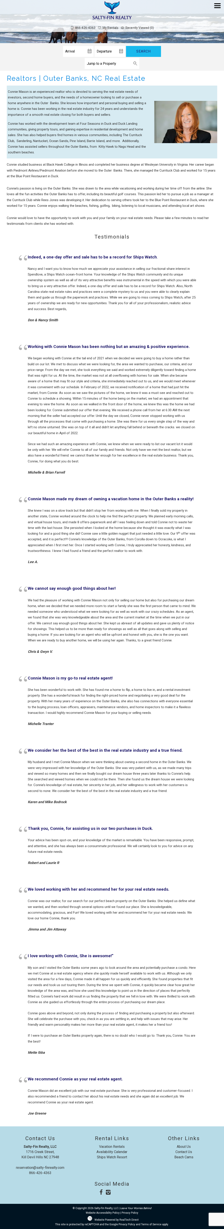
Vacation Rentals (112, 1147)
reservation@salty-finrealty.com (40, 1168)
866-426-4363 (40, 1173)
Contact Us (183, 1152)
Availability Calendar (111, 1152)
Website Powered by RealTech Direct (116, 1219)
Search (143, 51)
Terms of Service (151, 1224)
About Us (184, 1147)
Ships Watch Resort (112, 1157)
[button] (217, 18)
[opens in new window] (101, 1193)
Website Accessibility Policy (103, 1212)
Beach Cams (183, 1157)
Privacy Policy (130, 1212)
